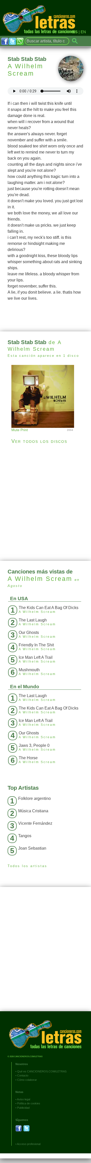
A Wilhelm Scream (25, 69)
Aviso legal (23, 1099)
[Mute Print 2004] (45, 396)
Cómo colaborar (27, 1079)
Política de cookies (28, 1103)
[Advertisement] (45, 502)
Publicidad (23, 1107)
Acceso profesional (28, 1143)
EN (83, 32)
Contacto (22, 1075)
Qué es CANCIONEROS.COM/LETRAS (41, 1071)
